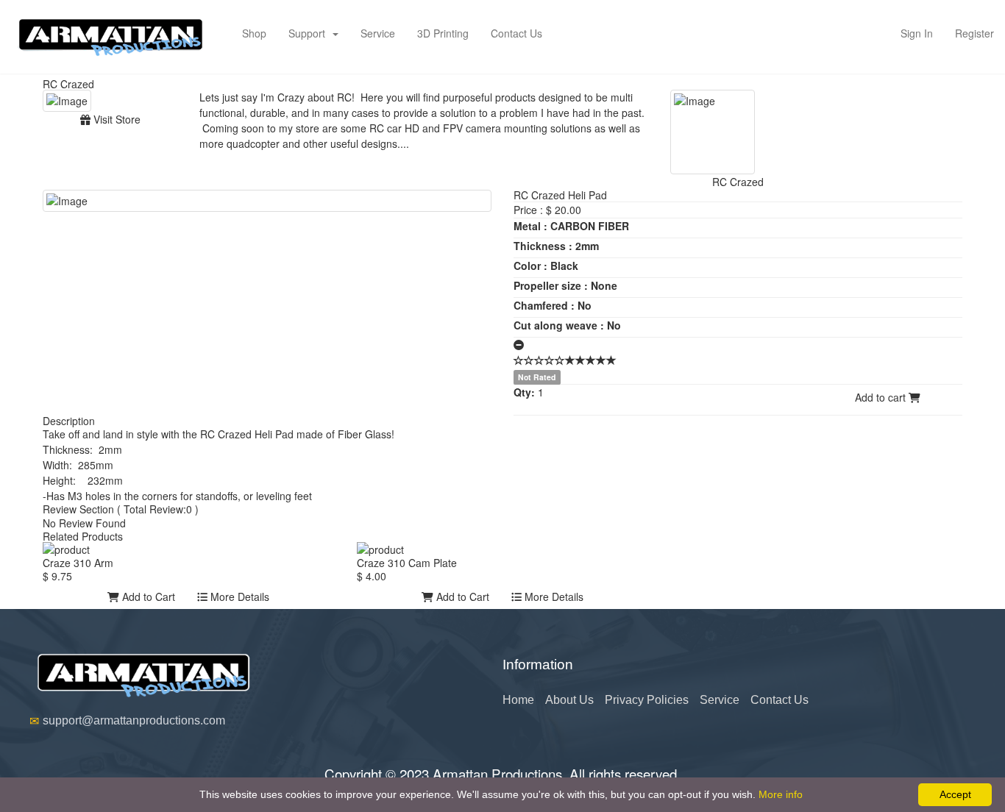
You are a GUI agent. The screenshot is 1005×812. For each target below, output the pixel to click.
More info (781, 794)
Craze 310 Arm (78, 562)
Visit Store (115, 119)
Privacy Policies (647, 700)
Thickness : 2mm (556, 245)
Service (378, 33)
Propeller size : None (565, 285)
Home (518, 700)
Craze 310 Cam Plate (407, 562)
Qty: (524, 392)
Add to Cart (147, 596)
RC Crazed (68, 83)
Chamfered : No (553, 305)
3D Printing (443, 33)
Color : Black (546, 265)
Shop (254, 33)
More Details (238, 596)
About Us (569, 700)
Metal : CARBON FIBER (571, 225)
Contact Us (516, 33)
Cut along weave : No (567, 325)
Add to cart (882, 397)
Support (309, 33)
